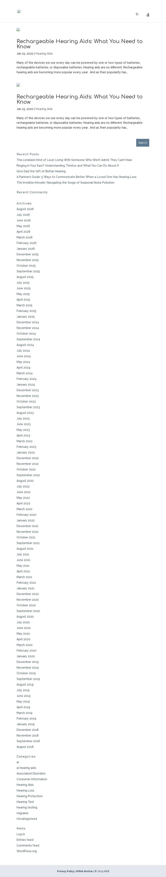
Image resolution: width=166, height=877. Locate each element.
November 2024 (28, 328)
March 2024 (25, 373)
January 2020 (26, 656)
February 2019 (26, 718)
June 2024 (24, 356)
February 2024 (26, 378)
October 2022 (26, 469)
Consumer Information (32, 779)
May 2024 (23, 361)
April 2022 (23, 503)
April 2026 (23, 231)
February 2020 (26, 650)
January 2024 (26, 384)
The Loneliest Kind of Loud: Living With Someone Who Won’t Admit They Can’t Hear (74, 160)
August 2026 (25, 209)
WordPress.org (27, 851)
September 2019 (28, 678)
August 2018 (25, 746)
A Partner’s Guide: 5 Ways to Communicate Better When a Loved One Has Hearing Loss (76, 177)
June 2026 (24, 220)
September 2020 (28, 611)
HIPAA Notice (84, 871)
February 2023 (26, 446)
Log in (21, 834)
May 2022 (23, 497)
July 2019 (23, 690)
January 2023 (26, 452)
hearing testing (27, 807)
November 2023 (28, 395)
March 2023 (24, 441)
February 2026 (26, 243)
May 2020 (23, 633)
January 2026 (26, 248)
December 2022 (28, 458)
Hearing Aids (44, 53)
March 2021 (24, 577)
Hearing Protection (30, 796)
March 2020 (25, 645)
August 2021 (25, 548)
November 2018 (28, 735)
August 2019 (25, 684)
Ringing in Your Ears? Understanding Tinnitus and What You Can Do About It (68, 165)
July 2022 (23, 486)
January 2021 (25, 588)
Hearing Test (25, 801)
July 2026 (23, 214)
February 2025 (26, 311)
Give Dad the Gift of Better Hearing (41, 171)
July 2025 (23, 282)
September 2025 (28, 271)
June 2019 (24, 695)
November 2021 (27, 531)
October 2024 (26, 333)
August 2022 (25, 480)
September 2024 (28, 339)
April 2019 (23, 707)
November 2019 (28, 667)
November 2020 (28, 599)
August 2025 (25, 277)
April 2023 (23, 435)
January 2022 (26, 520)
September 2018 (28, 741)
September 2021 (28, 543)
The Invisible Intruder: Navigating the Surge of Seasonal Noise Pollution (65, 182)
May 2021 (23, 565)
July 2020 (23, 622)
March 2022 (24, 509)
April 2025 (23, 299)
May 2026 (23, 226)
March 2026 (25, 237)
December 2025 (28, 254)
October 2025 (26, 265)
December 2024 (28, 322)
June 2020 (24, 628)
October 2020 (26, 605)
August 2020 (25, 616)
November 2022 (28, 463)
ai (18, 762)
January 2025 (26, 316)
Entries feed (25, 839)
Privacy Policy (65, 871)
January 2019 (26, 724)
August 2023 (25, 412)
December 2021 (27, 526)
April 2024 (23, 367)
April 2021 (23, 571)
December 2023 (28, 390)
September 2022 (28, 475)
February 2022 (26, 514)
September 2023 (28, 407)
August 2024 (25, 345)
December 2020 (28, 594)
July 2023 (23, 418)
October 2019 (26, 673)
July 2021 (23, 554)
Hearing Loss (25, 790)
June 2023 (24, 424)
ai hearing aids (26, 767)
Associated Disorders (31, 773)
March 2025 (24, 305)
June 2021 (23, 560)
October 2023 (26, 401)
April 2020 (23, 639)
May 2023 (23, 429)
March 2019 (24, 712)
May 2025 (23, 294)
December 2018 (28, 729)
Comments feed (28, 845)
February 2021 (26, 582)
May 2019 (23, 701)
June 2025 (24, 288)
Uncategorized (27, 818)
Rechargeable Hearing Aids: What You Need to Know (80, 44)
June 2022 (24, 492)
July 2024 (23, 350)
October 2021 (26, 537)
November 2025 (28, 260)
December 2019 (28, 662)
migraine (22, 813)
